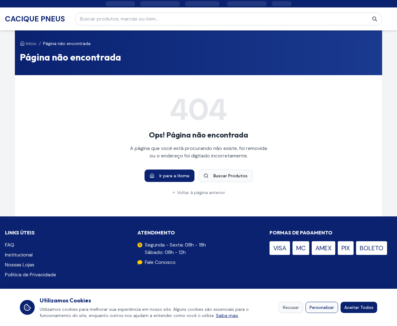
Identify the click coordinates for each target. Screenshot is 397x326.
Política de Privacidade (30, 274)
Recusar (291, 307)
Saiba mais (227, 315)
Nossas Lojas (19, 264)
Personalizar (322, 307)
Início (31, 43)
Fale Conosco (160, 262)
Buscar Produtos (230, 176)
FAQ (9, 245)
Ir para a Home (174, 176)
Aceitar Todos (358, 307)
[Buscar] (374, 18)
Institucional (19, 254)
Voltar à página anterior (201, 192)
